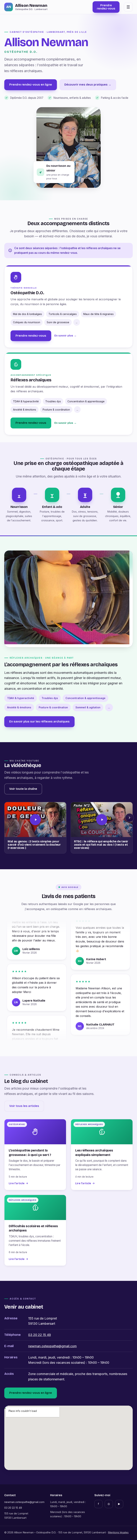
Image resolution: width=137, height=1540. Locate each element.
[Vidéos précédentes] (7, 817)
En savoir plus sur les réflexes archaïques (39, 721)
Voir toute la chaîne (23, 788)
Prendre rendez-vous (31, 335)
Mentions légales (118, 1532)
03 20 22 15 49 (39, 1335)
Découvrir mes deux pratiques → (87, 84)
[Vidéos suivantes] (129, 817)
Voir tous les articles (24, 1106)
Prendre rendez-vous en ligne (30, 84)
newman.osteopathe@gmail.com (52, 1346)
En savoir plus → (65, 335)
